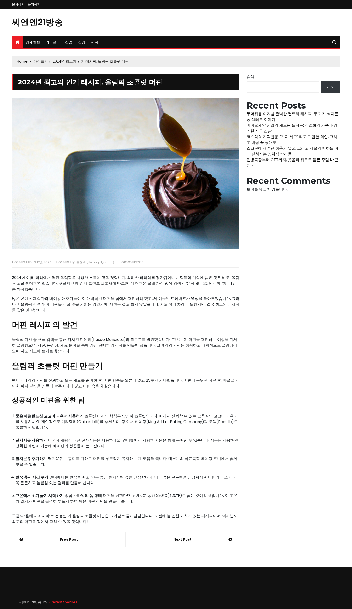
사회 (94, 42)
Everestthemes (62, 602)
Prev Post (69, 539)
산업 (68, 42)
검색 (250, 76)
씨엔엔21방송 (37, 22)
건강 (81, 42)
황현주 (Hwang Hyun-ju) (95, 262)
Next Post (182, 539)
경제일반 (33, 42)
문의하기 (18, 4)
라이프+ (52, 42)
